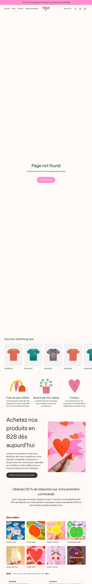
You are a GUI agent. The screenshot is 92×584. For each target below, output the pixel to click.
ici (84, 406)
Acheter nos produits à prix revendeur (22, 475)
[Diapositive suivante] (89, 2)
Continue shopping (46, 180)
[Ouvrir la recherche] (75, 8)
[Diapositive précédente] (2, 2)
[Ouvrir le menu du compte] (80, 8)
